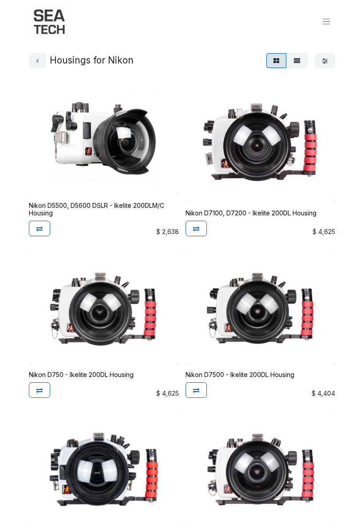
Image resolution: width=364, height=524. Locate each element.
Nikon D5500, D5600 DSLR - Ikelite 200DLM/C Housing (96, 209)
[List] (297, 60)
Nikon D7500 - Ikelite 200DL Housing (240, 374)
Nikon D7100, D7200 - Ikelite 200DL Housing (251, 213)
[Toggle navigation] (326, 21)
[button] (39, 228)
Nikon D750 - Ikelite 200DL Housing (81, 374)
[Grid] (276, 60)
